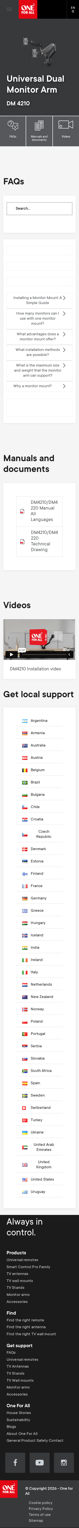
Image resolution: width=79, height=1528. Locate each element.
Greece (37, 911)
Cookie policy (40, 1503)
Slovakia (38, 1059)
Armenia (38, 733)
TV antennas (17, 1274)
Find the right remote (25, 1320)
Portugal (38, 1034)
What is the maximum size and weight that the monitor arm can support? (37, 370)
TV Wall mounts (20, 1381)
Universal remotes (22, 1260)
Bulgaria (38, 795)
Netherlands (41, 985)
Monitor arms (18, 1295)
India (35, 948)
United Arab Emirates (44, 1147)
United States (42, 1180)
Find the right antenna (26, 1327)
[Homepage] (28, 9)
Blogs (11, 1427)
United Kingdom (43, 1165)
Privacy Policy (41, 1509)
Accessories (17, 1302)
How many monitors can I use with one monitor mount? (37, 319)
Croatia (37, 819)
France (37, 886)
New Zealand (42, 997)
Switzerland (41, 1108)
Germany (39, 898)
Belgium (38, 770)
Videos (66, 136)
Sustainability (18, 1420)
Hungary (38, 923)
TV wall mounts (20, 1281)
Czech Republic (43, 834)
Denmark (38, 849)
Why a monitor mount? (32, 386)
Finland (37, 874)
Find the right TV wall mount (31, 1334)
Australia (38, 745)
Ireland (37, 960)
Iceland (37, 935)
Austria (37, 758)
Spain (35, 1083)
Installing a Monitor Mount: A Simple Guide (37, 300)
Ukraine (37, 1132)
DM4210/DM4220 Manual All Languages (44, 511)
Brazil (35, 782)
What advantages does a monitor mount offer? (38, 337)
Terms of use (40, 1515)
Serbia (36, 1046)
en (75, 11)
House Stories (19, 1413)
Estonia (37, 861)
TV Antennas (18, 1367)
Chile (35, 807)
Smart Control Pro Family (28, 1267)
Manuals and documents (39, 138)
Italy (34, 972)
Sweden (38, 1095)
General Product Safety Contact (35, 1441)
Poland (37, 1022)
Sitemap (36, 1521)
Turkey (36, 1120)
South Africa (41, 1071)
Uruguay (38, 1192)
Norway (37, 1009)
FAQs (12, 136)
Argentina (39, 721)
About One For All (22, 1434)
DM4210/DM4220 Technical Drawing (44, 541)
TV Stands (15, 1288)
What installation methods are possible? (38, 352)
